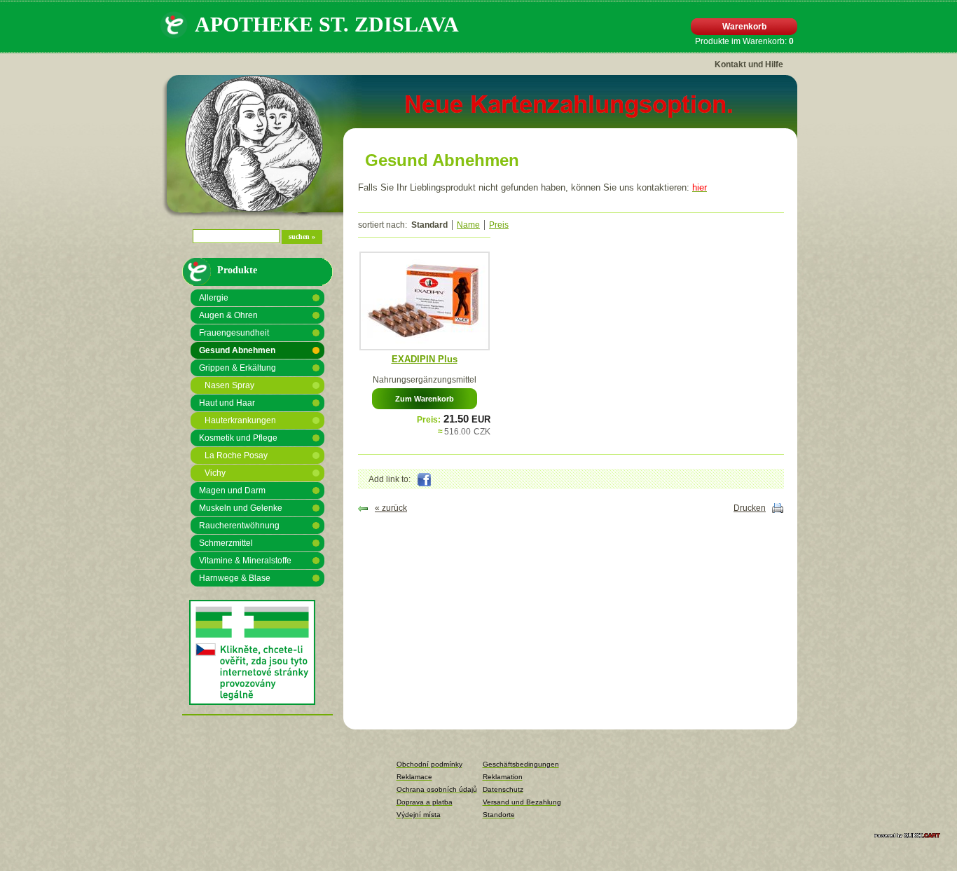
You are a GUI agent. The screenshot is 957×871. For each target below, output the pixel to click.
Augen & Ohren (228, 315)
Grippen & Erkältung (237, 368)
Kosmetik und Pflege (238, 438)
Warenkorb (744, 27)
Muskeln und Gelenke (240, 508)
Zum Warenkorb (424, 399)
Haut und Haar (227, 403)
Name (468, 225)
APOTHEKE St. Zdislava (327, 24)
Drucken (750, 508)
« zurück (391, 508)
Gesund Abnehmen (237, 350)
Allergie (213, 298)
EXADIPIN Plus (424, 359)
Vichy (215, 473)
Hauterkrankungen (240, 420)
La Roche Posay (236, 455)
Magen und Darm (232, 490)
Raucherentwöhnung (239, 525)
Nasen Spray (229, 385)
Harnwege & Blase (234, 578)
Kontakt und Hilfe (749, 64)
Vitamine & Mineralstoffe (245, 560)
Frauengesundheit (234, 333)
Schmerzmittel (226, 543)
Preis (499, 225)
